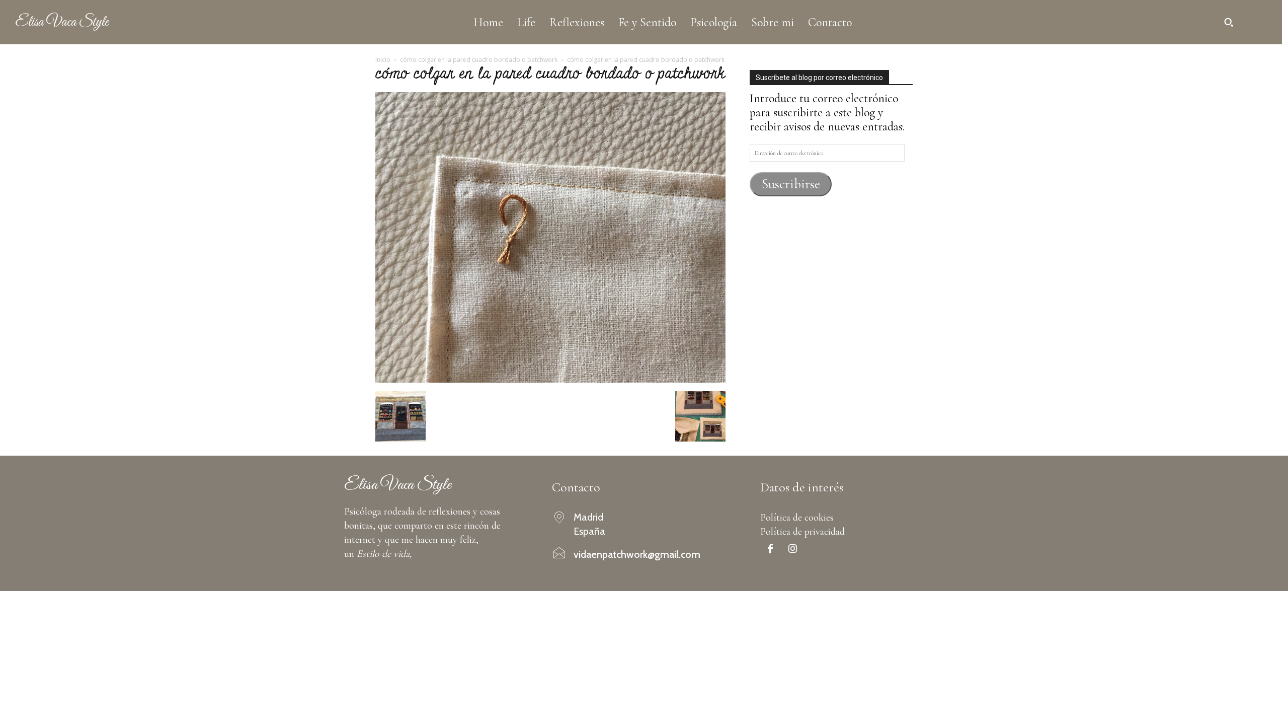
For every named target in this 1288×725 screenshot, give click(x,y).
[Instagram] (793, 550)
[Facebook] (770, 550)
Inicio (382, 59)
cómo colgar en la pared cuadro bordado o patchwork (478, 59)
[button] (1229, 22)
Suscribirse (791, 184)
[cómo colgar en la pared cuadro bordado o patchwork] (550, 379)
